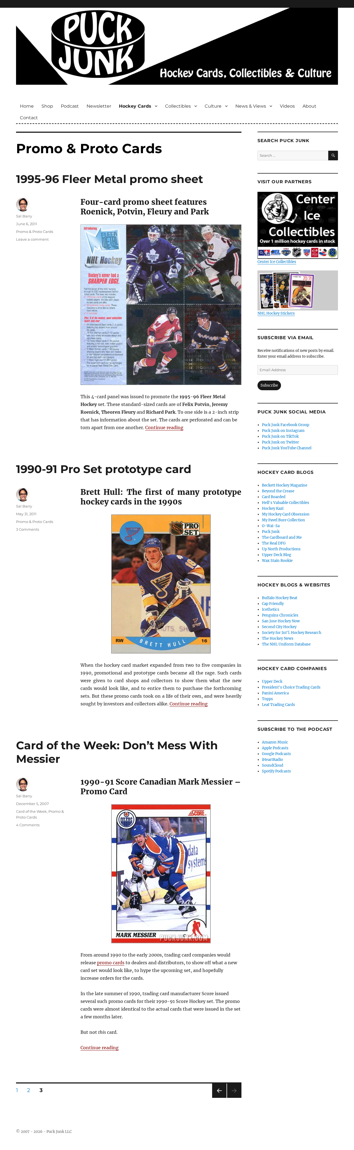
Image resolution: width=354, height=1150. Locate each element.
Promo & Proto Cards (34, 231)
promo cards (110, 962)
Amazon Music (275, 742)
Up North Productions (281, 549)
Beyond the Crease (278, 491)
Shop (47, 106)
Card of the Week (31, 811)
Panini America (275, 693)
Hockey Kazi (272, 508)
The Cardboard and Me (282, 537)
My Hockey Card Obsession (285, 514)
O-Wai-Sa (271, 526)
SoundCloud (272, 765)
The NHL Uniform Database (286, 644)
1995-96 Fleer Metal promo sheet (109, 179)
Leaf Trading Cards (278, 704)
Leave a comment (32, 239)
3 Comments (27, 529)
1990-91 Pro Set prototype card (103, 469)
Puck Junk (271, 531)
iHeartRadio (272, 759)
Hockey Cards (135, 106)
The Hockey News (277, 638)
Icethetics (270, 609)
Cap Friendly (273, 603)
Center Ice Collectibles (276, 261)
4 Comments (28, 825)
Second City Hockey (279, 627)
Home (27, 106)
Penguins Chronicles (280, 615)
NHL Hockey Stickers (276, 313)
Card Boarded (273, 497)
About (309, 106)
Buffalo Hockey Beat (279, 598)
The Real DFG (274, 543)
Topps (267, 699)
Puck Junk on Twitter (280, 442)
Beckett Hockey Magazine (284, 485)
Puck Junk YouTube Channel (286, 448)
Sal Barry (24, 216)
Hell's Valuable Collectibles (285, 502)
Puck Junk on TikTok (280, 436)
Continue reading (164, 427)
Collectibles (178, 106)
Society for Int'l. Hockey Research (291, 632)
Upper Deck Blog (276, 555)
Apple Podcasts (275, 748)
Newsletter (99, 106)
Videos (287, 106)
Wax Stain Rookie (277, 560)
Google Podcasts (276, 753)
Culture (213, 106)
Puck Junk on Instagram (283, 430)
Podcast (70, 106)
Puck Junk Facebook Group (285, 425)
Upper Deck (272, 681)
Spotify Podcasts (276, 771)
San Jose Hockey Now (281, 621)
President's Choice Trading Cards (291, 687)
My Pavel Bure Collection (283, 520)
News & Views (250, 106)
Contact (29, 117)
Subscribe (269, 385)
